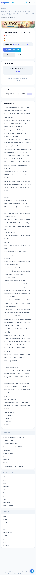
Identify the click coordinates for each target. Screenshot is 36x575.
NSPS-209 (7, 242)
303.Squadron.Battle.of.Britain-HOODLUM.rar (16, 155)
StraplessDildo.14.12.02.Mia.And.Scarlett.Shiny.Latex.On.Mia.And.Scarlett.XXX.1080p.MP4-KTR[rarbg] (18, 223)
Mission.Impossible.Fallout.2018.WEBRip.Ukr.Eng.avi (18, 319)
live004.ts (7, 178)
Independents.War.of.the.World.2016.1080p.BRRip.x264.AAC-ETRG (18, 142)
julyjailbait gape (7, 532)
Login (18, 71)
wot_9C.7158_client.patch (11, 146)
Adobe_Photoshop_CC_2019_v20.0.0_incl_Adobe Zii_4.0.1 (18, 300)
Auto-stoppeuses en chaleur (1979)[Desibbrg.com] (18, 235)
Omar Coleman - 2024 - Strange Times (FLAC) (17, 357)
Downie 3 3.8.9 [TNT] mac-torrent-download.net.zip (18, 322)
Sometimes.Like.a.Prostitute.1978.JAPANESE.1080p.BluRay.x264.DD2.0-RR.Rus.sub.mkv (18, 110)
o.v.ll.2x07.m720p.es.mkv (11, 264)
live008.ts (7, 194)
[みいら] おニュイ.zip (10, 332)
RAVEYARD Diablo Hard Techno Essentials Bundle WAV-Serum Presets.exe (18, 174)
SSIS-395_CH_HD (9, 412)
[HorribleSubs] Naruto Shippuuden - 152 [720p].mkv (18, 226)
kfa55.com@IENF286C (10, 361)
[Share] (29, 2)
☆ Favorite (9, 55)
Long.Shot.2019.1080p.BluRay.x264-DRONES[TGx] (18, 114)
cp (4, 489)
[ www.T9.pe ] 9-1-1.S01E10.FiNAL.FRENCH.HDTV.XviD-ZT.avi (18, 328)
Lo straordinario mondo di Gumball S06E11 (14, 437)
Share (21, 55)
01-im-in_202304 (8, 117)
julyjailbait (6, 480)
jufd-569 (6, 197)
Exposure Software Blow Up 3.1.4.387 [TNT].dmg (17, 184)
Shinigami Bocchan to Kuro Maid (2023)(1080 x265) (18, 171)
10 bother (6, 463)
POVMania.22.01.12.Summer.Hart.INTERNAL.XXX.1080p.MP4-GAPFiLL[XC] (18, 162)
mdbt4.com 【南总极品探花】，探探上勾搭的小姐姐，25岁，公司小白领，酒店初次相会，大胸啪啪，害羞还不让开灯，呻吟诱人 (18, 181)
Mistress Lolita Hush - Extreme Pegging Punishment (18, 383)
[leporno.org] (7, 535)
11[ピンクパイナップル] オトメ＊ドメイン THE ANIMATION (18, 207)
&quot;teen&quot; (8, 440)
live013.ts (6, 409)
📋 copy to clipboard (12, 50)
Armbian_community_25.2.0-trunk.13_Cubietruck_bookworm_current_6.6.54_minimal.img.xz (18, 139)
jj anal (5, 516)
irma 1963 (6, 459)
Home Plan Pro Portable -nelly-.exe (14, 335)
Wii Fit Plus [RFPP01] (10, 216)
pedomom (6, 486)
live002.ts (7, 191)
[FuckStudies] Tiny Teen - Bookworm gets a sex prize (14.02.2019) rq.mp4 (18, 267)
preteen (5, 496)
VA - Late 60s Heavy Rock (11, 325)
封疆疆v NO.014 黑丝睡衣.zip (12, 306)
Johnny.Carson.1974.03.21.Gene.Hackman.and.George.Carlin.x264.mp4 (18, 370)
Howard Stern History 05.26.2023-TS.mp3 (15, 348)
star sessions (7, 526)
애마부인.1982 (8, 421)
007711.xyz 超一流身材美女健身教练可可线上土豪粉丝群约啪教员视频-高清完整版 (18, 123)
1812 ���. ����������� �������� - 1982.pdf (18, 303)
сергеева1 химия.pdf (10, 232)
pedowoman (6, 502)
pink (4, 529)
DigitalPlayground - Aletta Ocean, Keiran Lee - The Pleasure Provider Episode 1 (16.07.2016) (18, 130)
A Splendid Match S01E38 (10, 443)
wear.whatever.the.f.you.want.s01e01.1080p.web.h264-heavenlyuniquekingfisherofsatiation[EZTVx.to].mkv (18, 283)
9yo (4, 499)
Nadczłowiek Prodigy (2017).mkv (13, 158)
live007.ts (7, 258)
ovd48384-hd (8, 418)
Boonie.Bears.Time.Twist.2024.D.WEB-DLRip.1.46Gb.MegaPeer (18, 290)
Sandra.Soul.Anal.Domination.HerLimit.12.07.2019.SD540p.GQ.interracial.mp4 (18, 364)
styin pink (6, 545)
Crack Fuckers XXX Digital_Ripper (13, 274)
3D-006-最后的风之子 (10, 277)
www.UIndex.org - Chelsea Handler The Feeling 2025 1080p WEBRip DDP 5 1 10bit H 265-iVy (18, 405)
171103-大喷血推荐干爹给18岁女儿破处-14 (15, 251)
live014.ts (6, 248)
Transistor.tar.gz (8, 415)
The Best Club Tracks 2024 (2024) (14, 344)
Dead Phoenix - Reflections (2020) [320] (15, 203)
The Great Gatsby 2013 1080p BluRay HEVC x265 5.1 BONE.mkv (18, 380)
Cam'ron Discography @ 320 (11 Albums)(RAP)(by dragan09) (18, 149)
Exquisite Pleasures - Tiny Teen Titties (15, 133)
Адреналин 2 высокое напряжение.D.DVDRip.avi (18, 165)
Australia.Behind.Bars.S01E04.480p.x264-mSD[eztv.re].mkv (18, 107)
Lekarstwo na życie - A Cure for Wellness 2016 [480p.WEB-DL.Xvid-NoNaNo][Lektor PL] (18, 341)
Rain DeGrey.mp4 (9, 255)
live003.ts (7, 168)
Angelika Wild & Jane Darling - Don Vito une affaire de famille (18, 338)
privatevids (6, 539)
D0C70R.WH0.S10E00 (10, 399)
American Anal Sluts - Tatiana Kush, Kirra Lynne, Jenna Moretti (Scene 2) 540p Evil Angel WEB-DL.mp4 (18, 309)
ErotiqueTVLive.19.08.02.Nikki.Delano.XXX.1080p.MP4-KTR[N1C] (18, 377)
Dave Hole (7, 229)
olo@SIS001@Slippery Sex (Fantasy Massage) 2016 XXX (18, 245)
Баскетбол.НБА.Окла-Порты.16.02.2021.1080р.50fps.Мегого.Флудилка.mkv (18, 354)
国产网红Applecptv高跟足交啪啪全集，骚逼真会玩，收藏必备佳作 (18, 187)
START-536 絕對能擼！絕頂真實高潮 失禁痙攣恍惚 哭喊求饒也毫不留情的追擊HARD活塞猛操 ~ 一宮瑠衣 (18, 271)
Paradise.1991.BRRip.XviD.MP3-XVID (14, 126)
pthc (4, 483)
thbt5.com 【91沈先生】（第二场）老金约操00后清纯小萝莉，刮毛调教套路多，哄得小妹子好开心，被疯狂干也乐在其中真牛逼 (18, 389)
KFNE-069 (7, 396)
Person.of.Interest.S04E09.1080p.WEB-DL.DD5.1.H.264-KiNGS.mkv (18, 120)
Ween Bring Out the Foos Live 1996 (13, 466)
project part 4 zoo (8, 453)
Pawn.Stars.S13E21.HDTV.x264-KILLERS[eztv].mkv (18, 219)
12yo (4, 492)
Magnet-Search (7, 3)
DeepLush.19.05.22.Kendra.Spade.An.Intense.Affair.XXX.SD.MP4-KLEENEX (18, 213)
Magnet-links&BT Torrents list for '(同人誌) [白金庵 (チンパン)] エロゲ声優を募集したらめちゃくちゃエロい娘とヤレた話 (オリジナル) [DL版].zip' (17, 13)
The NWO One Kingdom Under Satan (14, 280)
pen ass (5, 519)
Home (3, 8)
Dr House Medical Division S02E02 (13, 447)
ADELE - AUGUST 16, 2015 (11, 296)
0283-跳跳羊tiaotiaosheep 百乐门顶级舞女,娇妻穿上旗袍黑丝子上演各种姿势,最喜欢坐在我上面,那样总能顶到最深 (18, 293)
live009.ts (7, 351)
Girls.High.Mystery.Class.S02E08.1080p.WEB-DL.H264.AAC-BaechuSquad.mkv (18, 261)
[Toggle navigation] (17, 3)
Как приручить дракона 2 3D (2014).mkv (15, 152)
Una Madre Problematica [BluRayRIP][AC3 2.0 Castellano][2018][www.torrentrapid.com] (18, 200)
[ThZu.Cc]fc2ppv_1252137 (11, 367)
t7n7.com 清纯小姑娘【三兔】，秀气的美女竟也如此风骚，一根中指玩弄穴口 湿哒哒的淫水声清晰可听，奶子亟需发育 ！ (18, 373)
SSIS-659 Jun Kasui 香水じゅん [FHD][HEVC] (16, 402)
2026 (4, 477)
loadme (5, 456)
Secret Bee (6, 450)
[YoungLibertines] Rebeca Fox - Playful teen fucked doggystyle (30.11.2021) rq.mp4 (18, 287)
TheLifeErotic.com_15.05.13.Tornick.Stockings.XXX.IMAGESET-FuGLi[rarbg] (18, 316)
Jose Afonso (7, 393)
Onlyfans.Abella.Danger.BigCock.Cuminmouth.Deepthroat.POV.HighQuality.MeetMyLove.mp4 (18, 312)
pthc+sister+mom (8, 505)
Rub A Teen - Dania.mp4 (11, 136)
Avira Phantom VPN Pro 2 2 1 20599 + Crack (16, 386)
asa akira (5, 522)
